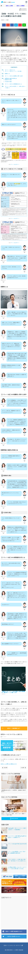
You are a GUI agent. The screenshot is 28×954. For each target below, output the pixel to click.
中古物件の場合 (8, 81)
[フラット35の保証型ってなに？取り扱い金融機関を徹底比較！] (4, 853)
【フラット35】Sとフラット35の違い (13, 71)
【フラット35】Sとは (10, 70)
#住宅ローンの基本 (5, 20)
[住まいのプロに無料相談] (14, 805)
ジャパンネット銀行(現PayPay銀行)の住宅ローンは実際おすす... (17, 836)
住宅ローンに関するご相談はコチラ (9, 764)
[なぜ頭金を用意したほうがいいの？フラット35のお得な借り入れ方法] (4, 869)
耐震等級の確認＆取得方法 (11, 78)
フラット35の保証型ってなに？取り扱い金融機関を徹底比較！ (17, 852)
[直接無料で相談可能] (14, 782)
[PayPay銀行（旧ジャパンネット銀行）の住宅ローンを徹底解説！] (4, 830)
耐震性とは (7, 73)
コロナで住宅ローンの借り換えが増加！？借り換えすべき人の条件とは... (17, 860)
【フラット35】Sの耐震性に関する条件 (14, 76)
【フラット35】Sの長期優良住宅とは (13, 84)
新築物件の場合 (8, 79)
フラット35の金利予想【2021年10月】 (17, 844)
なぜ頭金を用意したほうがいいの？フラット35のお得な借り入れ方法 (17, 868)
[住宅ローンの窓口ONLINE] (8, 2)
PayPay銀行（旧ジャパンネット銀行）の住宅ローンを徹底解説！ (17, 829)
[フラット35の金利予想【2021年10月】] (4, 846)
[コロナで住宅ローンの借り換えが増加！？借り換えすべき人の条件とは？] (4, 861)
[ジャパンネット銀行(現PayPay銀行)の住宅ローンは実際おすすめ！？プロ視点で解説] (4, 838)
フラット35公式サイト (15, 164)
